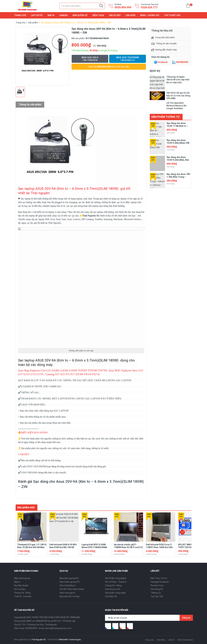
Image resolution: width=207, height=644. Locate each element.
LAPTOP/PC (37, 15)
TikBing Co (155, 593)
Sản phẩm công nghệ (115, 593)
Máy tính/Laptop (22, 578)
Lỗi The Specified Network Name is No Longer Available (176, 106)
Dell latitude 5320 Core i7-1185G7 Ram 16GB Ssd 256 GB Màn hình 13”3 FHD (159, 547)
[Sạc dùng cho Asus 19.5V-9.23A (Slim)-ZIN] (157, 146)
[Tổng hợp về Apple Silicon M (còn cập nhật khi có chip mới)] (157, 82)
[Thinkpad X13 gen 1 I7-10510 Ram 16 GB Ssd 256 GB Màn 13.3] (32, 527)
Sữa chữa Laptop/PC (70, 582)
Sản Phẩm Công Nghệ (115, 578)
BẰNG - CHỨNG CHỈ (149, 15)
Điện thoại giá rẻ (67, 593)
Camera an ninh (112, 589)
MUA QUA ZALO (90, 58)
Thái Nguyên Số (90, 215)
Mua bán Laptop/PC (69, 578)
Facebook (163, 62)
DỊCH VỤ (155, 70)
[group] (42, 56)
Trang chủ (149, 640)
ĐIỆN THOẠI (98, 15)
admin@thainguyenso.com (58, 628)
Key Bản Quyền (21, 585)
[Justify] (101, 6)
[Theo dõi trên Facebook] (108, 626)
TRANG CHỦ (20, 15)
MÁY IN (51, 15)
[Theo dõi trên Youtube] (130, 626)
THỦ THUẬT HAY (172, 15)
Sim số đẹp (19, 589)
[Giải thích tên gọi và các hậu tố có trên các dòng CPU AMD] (157, 95)
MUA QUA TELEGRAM (127, 58)
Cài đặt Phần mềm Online (72, 589)
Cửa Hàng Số (156, 589)
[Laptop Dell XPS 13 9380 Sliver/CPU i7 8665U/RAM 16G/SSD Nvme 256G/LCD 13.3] (96, 527)
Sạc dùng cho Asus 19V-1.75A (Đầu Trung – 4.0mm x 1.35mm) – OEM (179, 177)
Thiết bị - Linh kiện (23, 596)
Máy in (17, 582)
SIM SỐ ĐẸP (115, 15)
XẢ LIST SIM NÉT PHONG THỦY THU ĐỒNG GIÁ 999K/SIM (190, 547)
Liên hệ (171, 640)
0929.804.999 (123, 7)
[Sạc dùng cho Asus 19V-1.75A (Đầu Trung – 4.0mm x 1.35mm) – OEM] (157, 180)
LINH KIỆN (130, 15)
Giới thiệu (161, 640)
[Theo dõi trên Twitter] (115, 626)
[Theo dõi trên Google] (123, 626)
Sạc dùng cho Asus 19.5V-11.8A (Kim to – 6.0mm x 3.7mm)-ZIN (177, 126)
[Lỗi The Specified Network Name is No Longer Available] (157, 106)
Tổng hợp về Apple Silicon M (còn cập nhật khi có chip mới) (177, 80)
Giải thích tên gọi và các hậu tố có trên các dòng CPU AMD (178, 95)
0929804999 (182, 62)
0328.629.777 (149, 7)
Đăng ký (186, 617)
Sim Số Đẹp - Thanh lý (115, 582)
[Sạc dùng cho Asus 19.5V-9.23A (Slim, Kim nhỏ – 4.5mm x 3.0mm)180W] (157, 163)
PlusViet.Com (157, 585)
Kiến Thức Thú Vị (158, 578)
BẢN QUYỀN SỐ (80, 15)
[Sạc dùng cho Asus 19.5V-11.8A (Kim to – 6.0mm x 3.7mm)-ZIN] (157, 129)
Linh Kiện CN (111, 596)
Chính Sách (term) (185, 640)
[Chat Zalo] (173, 62)
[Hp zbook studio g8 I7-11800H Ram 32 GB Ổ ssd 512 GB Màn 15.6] (128, 527)
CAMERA (63, 15)
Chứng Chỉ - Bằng (22, 593)
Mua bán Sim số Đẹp (70, 596)
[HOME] (188, 6)
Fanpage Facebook (159, 582)
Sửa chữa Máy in (68, 585)
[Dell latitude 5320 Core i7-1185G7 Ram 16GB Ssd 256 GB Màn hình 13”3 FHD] (160, 527)
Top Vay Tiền (156, 596)
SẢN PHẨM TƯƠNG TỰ (165, 116)
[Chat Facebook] (155, 62)
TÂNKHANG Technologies (69, 639)
